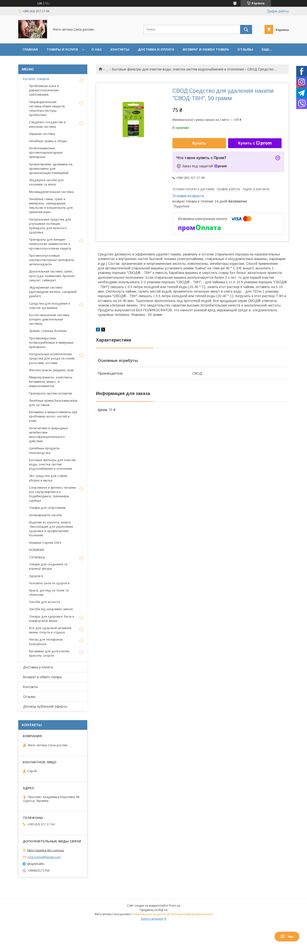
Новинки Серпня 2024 (45, 542)
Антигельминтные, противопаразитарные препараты (46, 152)
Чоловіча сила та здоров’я (49, 583)
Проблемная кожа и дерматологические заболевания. (44, 90)
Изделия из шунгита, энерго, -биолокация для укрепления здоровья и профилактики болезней (51, 529)
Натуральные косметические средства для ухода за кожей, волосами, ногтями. (52, 358)
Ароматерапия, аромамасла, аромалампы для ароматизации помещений (51, 168)
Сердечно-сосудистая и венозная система (47, 124)
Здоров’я (36, 576)
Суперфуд (37, 557)
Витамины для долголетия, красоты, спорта (49, 653)
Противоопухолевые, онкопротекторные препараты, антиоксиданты (52, 260)
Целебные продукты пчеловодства (44, 450)
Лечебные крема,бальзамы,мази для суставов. (53, 403)
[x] (103, 330)
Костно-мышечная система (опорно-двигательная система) (49, 319)
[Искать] (246, 29)
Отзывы (245, 49)
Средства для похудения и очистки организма (49, 306)
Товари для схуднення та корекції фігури (48, 566)
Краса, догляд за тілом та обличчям (49, 592)
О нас (96, 49)
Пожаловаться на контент (149, 914)
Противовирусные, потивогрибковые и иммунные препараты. (51, 342)
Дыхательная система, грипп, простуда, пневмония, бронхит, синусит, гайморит (52, 276)
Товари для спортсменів (47, 507)
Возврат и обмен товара (206, 49)
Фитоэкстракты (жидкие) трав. (51, 370)
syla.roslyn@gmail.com (44, 857)
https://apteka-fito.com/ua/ (45, 850)
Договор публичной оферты (45, 706)
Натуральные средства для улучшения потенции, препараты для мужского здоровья (50, 226)
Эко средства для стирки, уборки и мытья (48, 478)
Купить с (246, 143)
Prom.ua (174, 905)
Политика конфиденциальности (191, 914)
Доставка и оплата (156, 49)
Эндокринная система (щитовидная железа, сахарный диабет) (53, 292)
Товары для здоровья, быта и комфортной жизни (51, 619)
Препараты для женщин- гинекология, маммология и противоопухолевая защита (50, 244)
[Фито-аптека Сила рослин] (32, 37)
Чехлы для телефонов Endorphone (46, 642)
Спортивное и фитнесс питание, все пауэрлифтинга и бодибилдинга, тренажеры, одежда (53, 494)
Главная (30, 49)
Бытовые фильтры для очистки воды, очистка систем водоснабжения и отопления (178, 69)
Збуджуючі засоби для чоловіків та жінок (46, 182)
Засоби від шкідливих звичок (51, 609)
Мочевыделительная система (51, 192)
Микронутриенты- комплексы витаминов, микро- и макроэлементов (50, 382)
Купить (199, 143)
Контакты (120, 49)
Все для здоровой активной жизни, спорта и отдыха (50, 630)
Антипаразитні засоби (45, 515)
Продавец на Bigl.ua (153, 910)
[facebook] (98, 330)
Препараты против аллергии (50, 393)
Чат (291, 936)
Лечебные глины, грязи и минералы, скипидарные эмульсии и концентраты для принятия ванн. (51, 205)
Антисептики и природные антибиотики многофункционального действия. (48, 434)
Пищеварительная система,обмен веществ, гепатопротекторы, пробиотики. (47, 108)
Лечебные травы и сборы (48, 141)
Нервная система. (42, 134)
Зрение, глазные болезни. (48, 331)
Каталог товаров (36, 79)
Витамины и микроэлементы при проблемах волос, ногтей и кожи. (53, 416)
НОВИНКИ (36, 550)
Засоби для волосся (44, 602)
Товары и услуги (62, 49)
